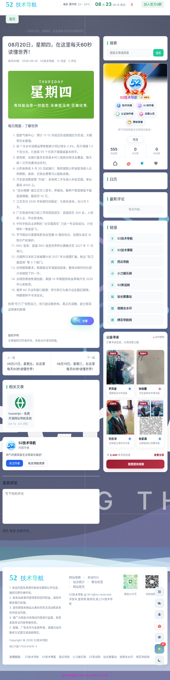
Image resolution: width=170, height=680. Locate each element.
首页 (5, 31)
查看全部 (159, 455)
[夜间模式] (159, 660)
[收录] (142, 163)
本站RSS (93, 577)
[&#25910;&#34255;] (155, 163)
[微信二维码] (159, 603)
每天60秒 (17, 31)
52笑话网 (94, 656)
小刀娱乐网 (79, 656)
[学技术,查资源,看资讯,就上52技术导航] (22, 4)
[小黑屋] (159, 626)
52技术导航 (27, 443)
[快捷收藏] (159, 592)
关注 (135, 139)
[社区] (128, 163)
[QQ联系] (159, 614)
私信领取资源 (36, 463)
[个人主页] (114, 163)
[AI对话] (159, 637)
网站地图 (75, 577)
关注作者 (14, 463)
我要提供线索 (136, 464)
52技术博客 (49, 656)
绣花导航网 (142, 656)
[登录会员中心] (132, 4)
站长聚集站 (110, 656)
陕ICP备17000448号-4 (23, 646)
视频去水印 (126, 656)
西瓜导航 (64, 656)
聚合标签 (97, 582)
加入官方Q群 (153, 4)
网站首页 (79, 586)
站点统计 (79, 582)
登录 (13, 531)
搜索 (158, 53)
